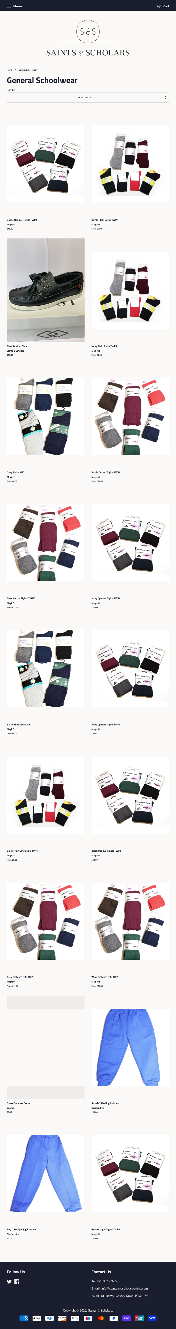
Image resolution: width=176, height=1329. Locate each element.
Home (9, 70)
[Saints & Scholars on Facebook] (16, 1282)
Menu (17, 6)
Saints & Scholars (100, 1310)
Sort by (11, 90)
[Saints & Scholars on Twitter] (9, 1282)
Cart (165, 6)
